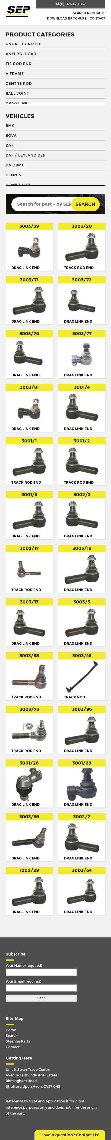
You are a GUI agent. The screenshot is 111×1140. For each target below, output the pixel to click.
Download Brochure (67, 18)
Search (85, 204)
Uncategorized (23, 44)
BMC (10, 126)
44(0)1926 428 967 (71, 4)
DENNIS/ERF (18, 185)
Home (11, 1030)
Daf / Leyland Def (25, 155)
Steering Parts (18, 1041)
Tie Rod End (19, 64)
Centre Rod (19, 84)
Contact (97, 18)
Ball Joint (17, 93)
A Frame (15, 74)
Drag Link (17, 103)
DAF (10, 145)
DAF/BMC (15, 165)
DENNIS (13, 175)
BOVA (11, 136)
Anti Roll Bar (21, 54)
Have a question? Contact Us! (69, 1135)
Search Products (89, 13)
